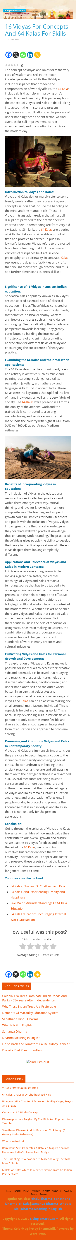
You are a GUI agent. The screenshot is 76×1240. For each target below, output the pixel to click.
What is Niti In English (17, 1025)
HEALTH (17, 1191)
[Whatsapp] (23, 52)
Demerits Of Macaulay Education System (30, 1013)
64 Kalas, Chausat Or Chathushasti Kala (38, 886)
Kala (64, 258)
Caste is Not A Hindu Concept (20, 1112)
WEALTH (26, 1191)
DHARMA (46, 1191)
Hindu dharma (41, 1199)
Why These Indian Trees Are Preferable (29, 1007)
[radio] (22, 947)
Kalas (24, 701)
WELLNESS (56, 1191)
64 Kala (63, 89)
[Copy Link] (37, 52)
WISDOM (36, 1191)
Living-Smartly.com (43, 1219)
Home (8, 1191)
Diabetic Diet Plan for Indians (22, 1050)
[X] (16, 52)
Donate (34, 1194)
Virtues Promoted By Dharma (20, 1087)
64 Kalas (46, 230)
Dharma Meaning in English (41, 1209)
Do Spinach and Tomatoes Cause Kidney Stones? (36, 1044)
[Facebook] (8, 52)
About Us (68, 1191)
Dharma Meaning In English (21, 1038)
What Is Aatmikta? (13, 1141)
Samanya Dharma (14, 1032)
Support (43, 1194)
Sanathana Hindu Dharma (20, 1019)
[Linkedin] (30, 52)
